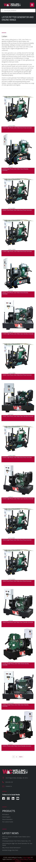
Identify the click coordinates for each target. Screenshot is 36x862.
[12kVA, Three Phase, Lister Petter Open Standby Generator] (18, 603)
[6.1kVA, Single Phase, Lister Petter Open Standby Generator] (18, 314)
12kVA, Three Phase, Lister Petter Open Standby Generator (17, 622)
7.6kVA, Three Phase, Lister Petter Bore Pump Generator (17, 375)
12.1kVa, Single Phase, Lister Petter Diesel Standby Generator (15, 664)
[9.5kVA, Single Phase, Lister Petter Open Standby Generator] (18, 479)
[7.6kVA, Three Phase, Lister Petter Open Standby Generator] (18, 397)
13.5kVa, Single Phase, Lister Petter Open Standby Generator (15, 705)
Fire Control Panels (7, 822)
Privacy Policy (23, 859)
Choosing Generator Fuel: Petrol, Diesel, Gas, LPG (16, 841)
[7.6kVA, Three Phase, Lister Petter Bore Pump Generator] (18, 356)
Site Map (15, 859)
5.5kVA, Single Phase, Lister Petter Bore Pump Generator (17, 128)
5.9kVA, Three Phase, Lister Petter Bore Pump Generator (17, 210)
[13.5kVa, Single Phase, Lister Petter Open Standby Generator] (18, 685)
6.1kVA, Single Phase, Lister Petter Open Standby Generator (18, 334)
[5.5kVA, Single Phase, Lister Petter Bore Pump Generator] (18, 108)
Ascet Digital (27, 857)
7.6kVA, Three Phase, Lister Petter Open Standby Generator (18, 416)
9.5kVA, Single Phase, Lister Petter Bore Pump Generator (17, 457)
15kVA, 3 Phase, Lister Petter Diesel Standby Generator (16, 746)
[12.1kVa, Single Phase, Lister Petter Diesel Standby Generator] (18, 644)
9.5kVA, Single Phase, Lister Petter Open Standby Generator (18, 499)
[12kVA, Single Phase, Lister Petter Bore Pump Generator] (18, 521)
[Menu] (32, 5)
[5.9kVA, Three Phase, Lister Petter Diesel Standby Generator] (18, 273)
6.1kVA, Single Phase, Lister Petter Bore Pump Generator (17, 251)
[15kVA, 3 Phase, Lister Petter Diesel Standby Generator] (18, 727)
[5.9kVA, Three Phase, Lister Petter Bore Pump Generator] (18, 191)
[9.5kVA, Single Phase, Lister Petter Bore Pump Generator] (18, 438)
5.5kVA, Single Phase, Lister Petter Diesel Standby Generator (15, 169)
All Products (5, 814)
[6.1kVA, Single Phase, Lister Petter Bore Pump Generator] (18, 232)
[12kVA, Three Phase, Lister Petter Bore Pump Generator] (18, 562)
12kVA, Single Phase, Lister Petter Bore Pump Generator (17, 540)
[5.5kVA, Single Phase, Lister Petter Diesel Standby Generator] (18, 150)
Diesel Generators (7, 819)
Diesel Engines (6, 817)
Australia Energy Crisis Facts (10, 850)
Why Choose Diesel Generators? (11, 847)
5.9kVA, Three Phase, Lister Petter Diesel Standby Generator (15, 293)
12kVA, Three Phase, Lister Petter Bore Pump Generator (17, 581)
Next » (21, 757)
